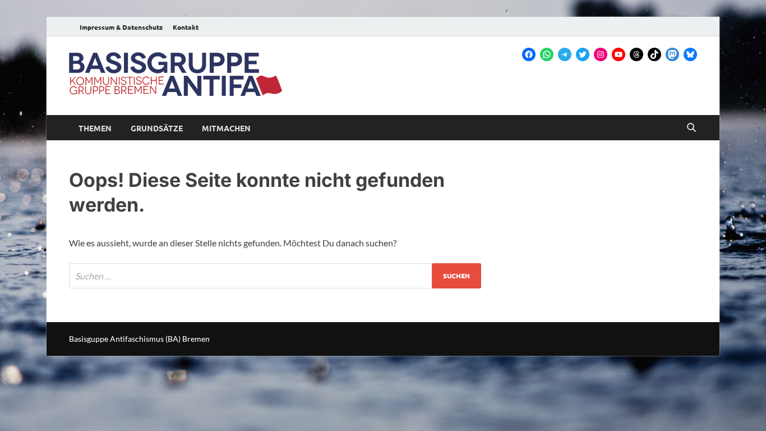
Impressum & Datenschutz (121, 26)
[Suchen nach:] (275, 275)
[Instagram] (600, 54)
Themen (95, 128)
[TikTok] (654, 54)
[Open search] (691, 128)
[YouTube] (618, 54)
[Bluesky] (690, 54)
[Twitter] (582, 54)
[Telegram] (564, 54)
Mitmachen (226, 128)
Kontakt (186, 26)
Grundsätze (157, 128)
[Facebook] (529, 54)
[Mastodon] (672, 54)
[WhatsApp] (546, 54)
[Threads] (636, 54)
